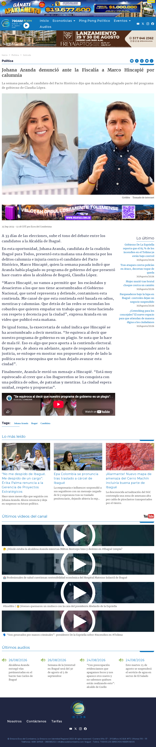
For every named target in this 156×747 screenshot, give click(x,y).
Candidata (45, 423)
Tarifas (56, 721)
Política (15, 55)
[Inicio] (5, 23)
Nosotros (14, 721)
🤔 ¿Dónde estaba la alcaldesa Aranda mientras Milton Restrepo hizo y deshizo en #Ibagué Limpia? (62, 549)
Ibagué (34, 423)
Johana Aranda (21, 423)
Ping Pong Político (94, 21)
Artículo (27, 55)
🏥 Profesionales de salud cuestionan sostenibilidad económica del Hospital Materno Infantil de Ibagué (65, 577)
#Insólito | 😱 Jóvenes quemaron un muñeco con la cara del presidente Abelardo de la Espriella (60, 606)
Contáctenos (36, 721)
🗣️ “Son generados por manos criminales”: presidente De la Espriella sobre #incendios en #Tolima (63, 635)
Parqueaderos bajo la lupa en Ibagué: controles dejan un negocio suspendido (137, 298)
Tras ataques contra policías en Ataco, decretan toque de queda (137, 269)
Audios (45, 27)
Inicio (44, 21)
